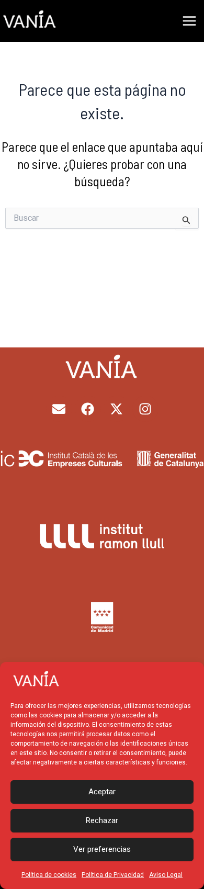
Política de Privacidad (113, 875)
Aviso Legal (166, 875)
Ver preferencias (102, 849)
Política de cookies (48, 875)
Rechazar (102, 820)
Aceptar (102, 791)
